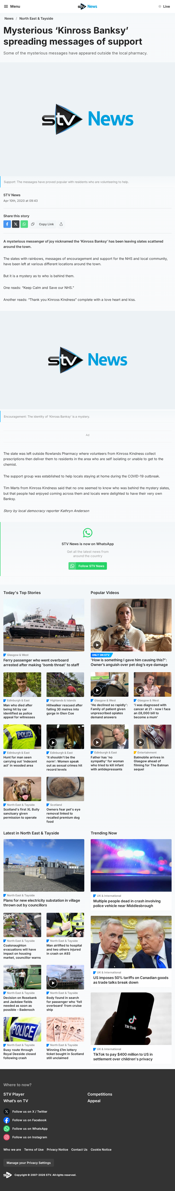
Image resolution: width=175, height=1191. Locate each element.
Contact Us (79, 1149)
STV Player (13, 1094)
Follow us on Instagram (29, 1137)
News (9, 18)
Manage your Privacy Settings (29, 1163)
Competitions (100, 1094)
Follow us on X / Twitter (29, 1111)
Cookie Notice (101, 1149)
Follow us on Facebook (29, 1120)
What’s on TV (15, 1101)
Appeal (94, 1101)
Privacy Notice (57, 1149)
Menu (15, 6)
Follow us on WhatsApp (30, 1128)
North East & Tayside (36, 18)
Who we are (12, 1149)
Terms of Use (34, 1149)
